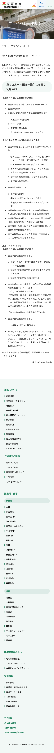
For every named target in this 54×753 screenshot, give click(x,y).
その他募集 (11, 696)
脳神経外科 (11, 559)
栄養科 (9, 640)
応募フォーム (12, 701)
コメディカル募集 (13, 692)
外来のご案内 (12, 462)
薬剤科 (9, 626)
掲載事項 (10, 424)
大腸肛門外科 (12, 554)
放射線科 (10, 621)
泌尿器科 (10, 564)
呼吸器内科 (11, 530)
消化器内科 (11, 521)
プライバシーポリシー (14, 732)
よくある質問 (10, 722)
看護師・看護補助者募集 (16, 687)
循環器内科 (11, 516)
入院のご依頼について (15, 663)
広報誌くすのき (13, 429)
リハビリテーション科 (15, 630)
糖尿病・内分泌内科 (15, 526)
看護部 (9, 611)
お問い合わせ (10, 727)
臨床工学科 (11, 635)
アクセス (8, 718)
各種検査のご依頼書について (18, 668)
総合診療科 (11, 511)
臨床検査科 (11, 616)
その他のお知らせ (14, 481)
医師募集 (10, 682)
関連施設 (10, 419)
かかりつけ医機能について (17, 448)
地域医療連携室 (13, 658)
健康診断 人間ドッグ (15, 472)
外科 (8, 545)
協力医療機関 (12, 443)
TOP (4, 45)
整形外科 (10, 573)
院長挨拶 (10, 405)
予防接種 (10, 476)
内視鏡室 (10, 602)
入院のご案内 (12, 467)
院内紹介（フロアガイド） (17, 401)
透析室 (9, 597)
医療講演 (10, 434)
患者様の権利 (12, 410)
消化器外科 (11, 549)
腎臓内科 (10, 535)
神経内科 (10, 540)
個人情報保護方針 (14, 438)
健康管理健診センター (15, 607)
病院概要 (10, 396)
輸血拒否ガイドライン (15, 415)
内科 (8, 507)
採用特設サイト (13, 706)
